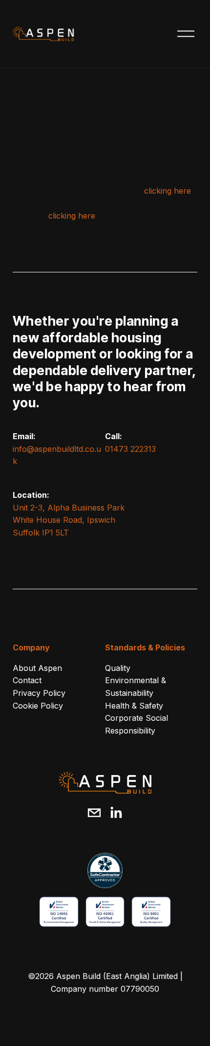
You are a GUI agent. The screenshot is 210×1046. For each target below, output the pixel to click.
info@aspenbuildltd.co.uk (57, 455)
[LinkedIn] (116, 813)
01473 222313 (130, 449)
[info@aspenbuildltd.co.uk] (94, 813)
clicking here (167, 191)
